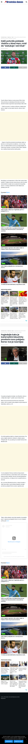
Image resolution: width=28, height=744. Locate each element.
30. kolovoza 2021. (4, 48)
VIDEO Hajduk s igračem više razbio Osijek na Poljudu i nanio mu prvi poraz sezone (12, 248)
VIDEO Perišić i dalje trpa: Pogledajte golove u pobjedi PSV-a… (12, 210)
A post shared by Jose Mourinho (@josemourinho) (14, 556)
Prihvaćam (9, 741)
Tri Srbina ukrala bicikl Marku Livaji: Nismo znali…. (13, 284)
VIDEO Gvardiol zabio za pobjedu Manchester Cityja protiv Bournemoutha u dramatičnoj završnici (12, 229)
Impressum (3, 698)
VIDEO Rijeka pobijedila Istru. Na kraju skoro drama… (12, 266)
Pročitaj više (18, 741)
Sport (3, 207)
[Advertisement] (14, 22)
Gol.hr (7, 521)
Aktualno (4, 281)
